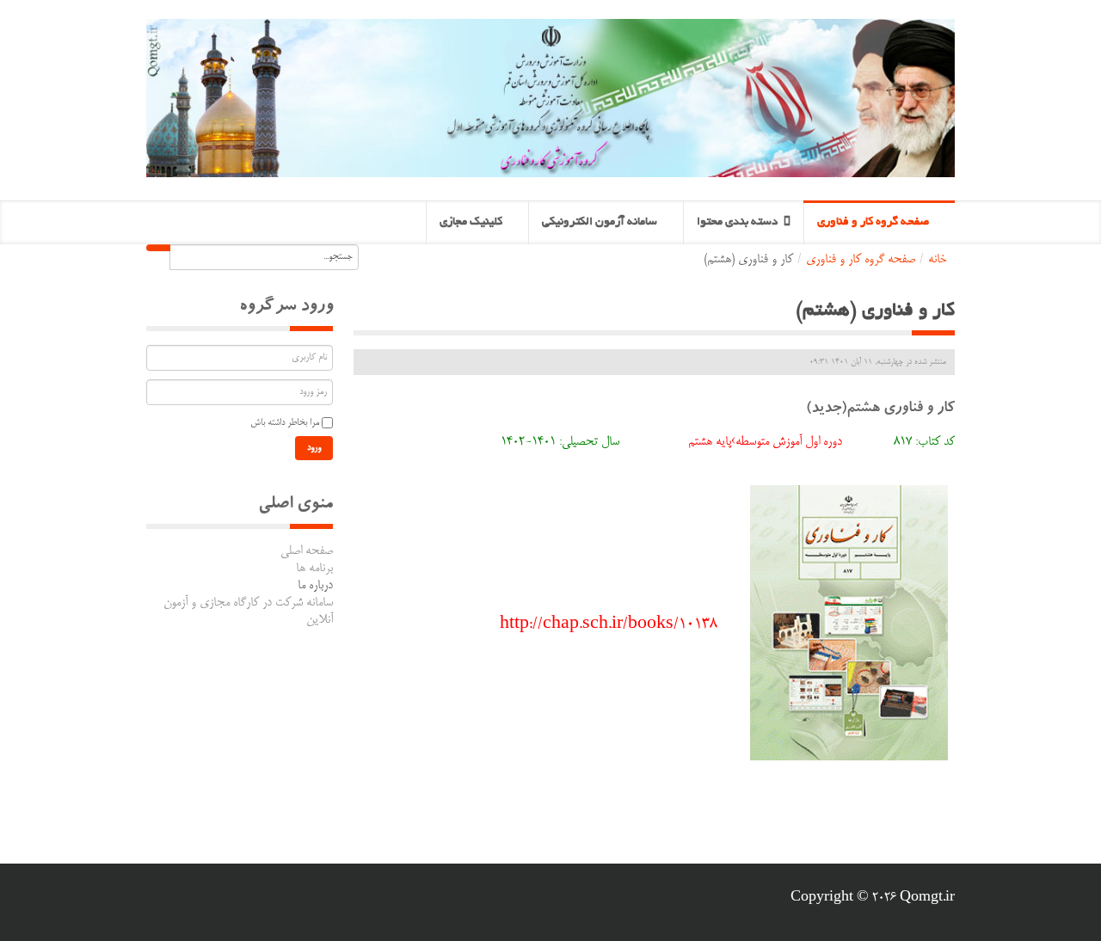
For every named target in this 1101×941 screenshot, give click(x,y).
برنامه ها (314, 568)
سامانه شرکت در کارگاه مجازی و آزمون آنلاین (248, 611)
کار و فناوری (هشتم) (875, 311)
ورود (314, 448)
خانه (937, 260)
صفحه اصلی (306, 551)
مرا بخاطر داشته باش (284, 423)
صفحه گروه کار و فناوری (860, 260)
